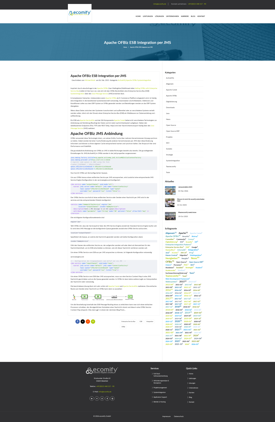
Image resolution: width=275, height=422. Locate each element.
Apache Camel (119, 120)
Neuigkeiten (173, 258)
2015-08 (197, 285)
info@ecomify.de (105, 392)
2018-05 (179, 310)
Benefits (186, 236)
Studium (181, 270)
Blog (193, 16)
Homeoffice (170, 250)
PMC (186, 265)
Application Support (160, 397)
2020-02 (197, 321)
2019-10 (197, 318)
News (168, 119)
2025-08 (196, 341)
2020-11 (169, 330)
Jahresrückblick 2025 (185, 187)
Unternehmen (172, 16)
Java (167, 113)
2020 (178, 321)
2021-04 (179, 333)
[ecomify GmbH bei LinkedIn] (92, 398)
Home (138, 16)
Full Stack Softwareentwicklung (161, 375)
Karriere (185, 16)
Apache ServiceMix (87, 120)
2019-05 (197, 316)
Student (199, 267)
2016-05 (169, 293)
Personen (178, 265)
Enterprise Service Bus (128, 321)
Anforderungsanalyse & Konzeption (161, 382)
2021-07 (169, 336)
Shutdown (170, 267)
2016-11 (188, 296)
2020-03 (169, 324)
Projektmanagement (160, 388)
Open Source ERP (173, 131)
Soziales (169, 149)
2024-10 (169, 341)
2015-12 (196, 287)
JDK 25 (184, 253)
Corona (191, 239)
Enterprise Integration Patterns (179, 244)
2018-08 (197, 310)
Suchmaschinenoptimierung (176, 273)
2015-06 (188, 285)
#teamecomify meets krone (187, 212)
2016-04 (196, 290)
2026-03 (195, 344)
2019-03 (178, 316)
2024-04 (178, 338)
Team (192, 273)
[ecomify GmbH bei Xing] (97, 398)
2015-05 (179, 285)
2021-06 (197, 333)
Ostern (169, 265)
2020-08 (178, 327)
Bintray (195, 236)
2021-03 (170, 332)
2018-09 (169, 313)
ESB (141, 321)
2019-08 (178, 318)
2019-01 (198, 313)
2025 (177, 341)
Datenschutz (179, 416)
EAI (182, 242)
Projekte (169, 137)
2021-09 (187, 336)
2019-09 (188, 318)
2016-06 (178, 293)
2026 (187, 344)
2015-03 (192, 282)
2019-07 (169, 318)
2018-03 (169, 310)
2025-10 (179, 344)
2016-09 (169, 296)
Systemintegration (144, 80)
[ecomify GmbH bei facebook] (107, 398)
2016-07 (187, 293)
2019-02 (169, 316)
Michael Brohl (90, 80)
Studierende (171, 270)
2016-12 (197, 296)
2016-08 (196, 293)
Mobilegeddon (196, 255)
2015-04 (169, 285)
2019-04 (187, 316)
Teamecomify (171, 166)
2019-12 (169, 321)
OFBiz (123, 327)
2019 (188, 312)
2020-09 (187, 327)
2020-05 (187, 324)
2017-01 (178, 299)
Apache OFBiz (131, 80)
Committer (170, 239)
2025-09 (169, 344)
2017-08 (169, 304)
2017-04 (169, 301)
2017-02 (187, 299)
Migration (184, 255)
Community (181, 239)
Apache (183, 233)
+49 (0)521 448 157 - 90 (105, 386)
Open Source (171, 125)
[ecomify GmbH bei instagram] (102, 398)
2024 (196, 335)
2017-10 (187, 304)
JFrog (191, 253)
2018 (178, 306)
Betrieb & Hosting (160, 402)
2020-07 (169, 327)
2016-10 (178, 296)
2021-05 (188, 333)
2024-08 (198, 338)
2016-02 (178, 290)
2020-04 (178, 324)
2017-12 (169, 307)
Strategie (169, 155)
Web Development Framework (178, 279)
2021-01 (187, 330)
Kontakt (201, 16)
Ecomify (189, 242)
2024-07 (188, 338)
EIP (196, 242)
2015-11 (187, 287)
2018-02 (196, 307)
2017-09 (178, 304)
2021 (178, 329)
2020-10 (196, 327)
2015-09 (169, 287)
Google (195, 247)
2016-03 (187, 290)
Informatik (181, 250)
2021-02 (197, 330)
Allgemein (169, 84)
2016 (169, 290)
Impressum (166, 416)
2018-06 (188, 310)
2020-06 (196, 324)
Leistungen (148, 16)
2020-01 (188, 321)
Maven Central (172, 255)
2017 (169, 298)
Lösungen (159, 16)
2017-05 (178, 301)
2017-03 (196, 299)
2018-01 (186, 307)
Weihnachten (171, 282)
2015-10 (178, 287)
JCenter (175, 253)
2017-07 (196, 301)
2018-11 (179, 313)
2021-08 (178, 336)
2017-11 (196, 304)
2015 (182, 281)
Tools (168, 172)
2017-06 (187, 301)
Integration (149, 321)
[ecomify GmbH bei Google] (112, 398)
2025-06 (186, 341)
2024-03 (169, 338)
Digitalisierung (171, 101)
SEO (167, 143)
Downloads (170, 107)
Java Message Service (100, 94)
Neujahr (185, 258)
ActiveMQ (122, 80)
